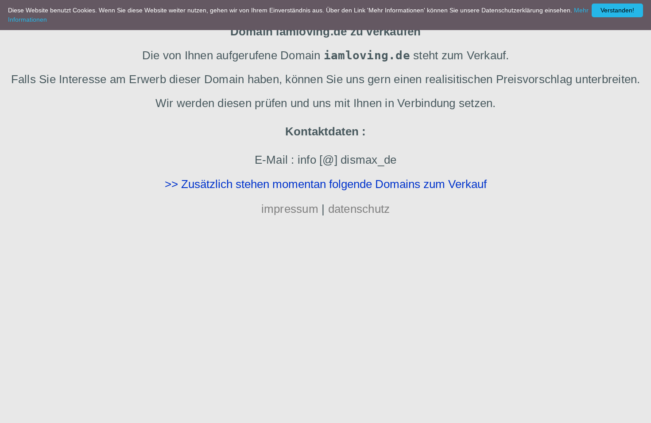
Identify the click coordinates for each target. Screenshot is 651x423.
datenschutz (359, 208)
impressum (289, 208)
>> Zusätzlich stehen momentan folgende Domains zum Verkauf (326, 184)
